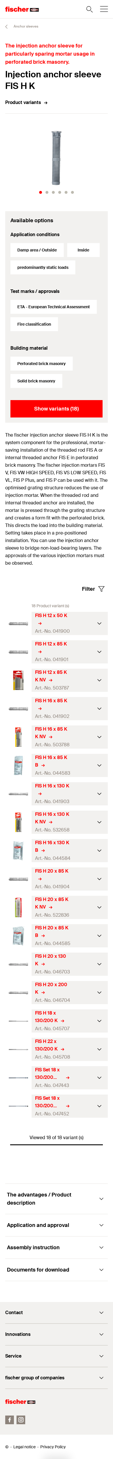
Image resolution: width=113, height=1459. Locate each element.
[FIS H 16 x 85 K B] (18, 765)
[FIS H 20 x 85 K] (18, 879)
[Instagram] (21, 1420)
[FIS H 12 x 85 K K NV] (18, 680)
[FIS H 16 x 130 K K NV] (18, 822)
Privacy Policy (53, 1446)
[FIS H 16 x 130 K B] (18, 850)
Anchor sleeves (25, 26)
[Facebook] (9, 1420)
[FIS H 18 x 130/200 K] (18, 1021)
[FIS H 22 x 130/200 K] (18, 1049)
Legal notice (24, 1446)
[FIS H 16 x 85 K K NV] (18, 737)
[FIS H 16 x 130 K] (18, 794)
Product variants (23, 102)
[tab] (40, 192)
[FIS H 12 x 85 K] (18, 652)
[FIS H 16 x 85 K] (18, 708)
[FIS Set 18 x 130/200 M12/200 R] (18, 1106)
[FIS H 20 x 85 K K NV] (18, 907)
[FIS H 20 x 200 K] (18, 992)
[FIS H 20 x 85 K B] (18, 936)
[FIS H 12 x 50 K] (18, 623)
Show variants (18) (56, 408)
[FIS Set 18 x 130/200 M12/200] (18, 1078)
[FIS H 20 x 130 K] (18, 964)
